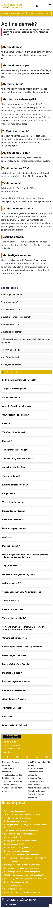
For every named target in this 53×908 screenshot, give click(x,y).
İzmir (48, 13)
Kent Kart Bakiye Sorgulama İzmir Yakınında (35, 771)
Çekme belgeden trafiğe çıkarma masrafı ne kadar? (25, 879)
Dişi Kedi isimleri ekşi (11, 778)
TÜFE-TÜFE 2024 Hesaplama (9, 770)
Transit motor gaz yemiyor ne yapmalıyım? (22, 854)
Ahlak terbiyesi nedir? (13, 837)
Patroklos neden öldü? (14, 844)
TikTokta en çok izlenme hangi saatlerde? (21, 830)
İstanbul (30, 13)
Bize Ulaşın (8, 752)
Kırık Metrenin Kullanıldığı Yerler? (39, 764)
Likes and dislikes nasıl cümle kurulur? (20, 834)
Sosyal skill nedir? (12, 861)
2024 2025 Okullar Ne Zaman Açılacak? (12, 783)
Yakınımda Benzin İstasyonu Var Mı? (36, 780)
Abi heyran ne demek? (11, 365)
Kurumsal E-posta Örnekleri (10, 764)
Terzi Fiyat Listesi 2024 (12, 775)
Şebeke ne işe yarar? (13, 885)
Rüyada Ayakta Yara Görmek (16, 882)
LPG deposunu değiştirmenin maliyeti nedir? (22, 865)
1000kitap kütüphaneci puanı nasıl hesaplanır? (23, 875)
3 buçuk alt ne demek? (12, 332)
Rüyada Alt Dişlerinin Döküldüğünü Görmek (22, 892)
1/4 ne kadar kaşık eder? (14, 811)
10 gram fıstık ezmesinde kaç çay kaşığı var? (23, 814)
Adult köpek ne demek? (12, 294)
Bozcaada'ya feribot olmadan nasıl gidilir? (22, 872)
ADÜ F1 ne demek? (10, 357)
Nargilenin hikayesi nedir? (15, 889)
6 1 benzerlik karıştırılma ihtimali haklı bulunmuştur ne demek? (25, 341)
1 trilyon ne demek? (10, 350)
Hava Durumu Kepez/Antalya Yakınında (39, 786)
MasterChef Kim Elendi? (12, 13)
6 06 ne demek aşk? (10, 309)
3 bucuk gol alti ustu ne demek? (16, 317)
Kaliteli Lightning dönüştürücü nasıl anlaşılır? (23, 868)
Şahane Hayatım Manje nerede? (13, 789)
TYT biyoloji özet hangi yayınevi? (18, 818)
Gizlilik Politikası (10, 742)
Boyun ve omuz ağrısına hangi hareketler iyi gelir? (25, 858)
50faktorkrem (10, 905)
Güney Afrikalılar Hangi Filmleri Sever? (20, 848)
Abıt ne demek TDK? (11, 324)
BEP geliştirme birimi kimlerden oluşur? (20, 841)
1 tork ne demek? (9, 302)
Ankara (39, 13)
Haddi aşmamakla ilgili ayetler (16, 821)
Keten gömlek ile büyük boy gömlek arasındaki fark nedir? (25, 826)
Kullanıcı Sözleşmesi (12, 745)
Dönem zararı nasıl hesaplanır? (17, 851)
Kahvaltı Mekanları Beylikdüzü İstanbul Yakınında (37, 794)
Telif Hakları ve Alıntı (12, 749)
